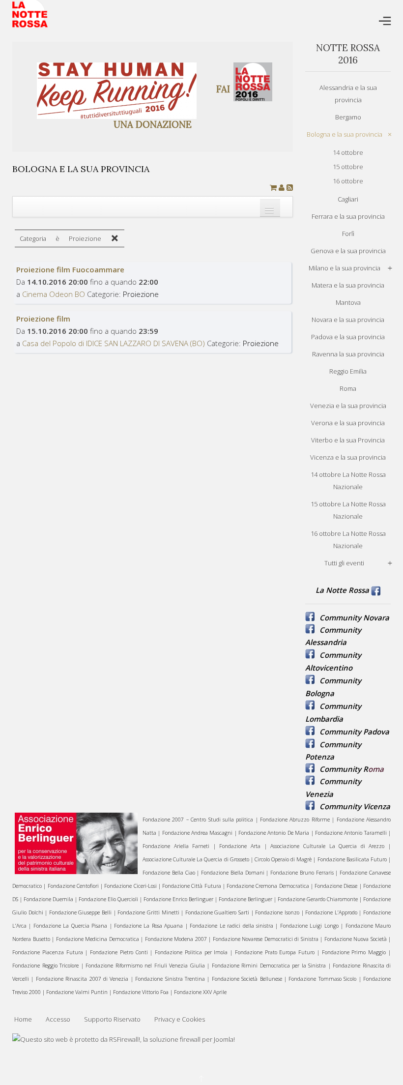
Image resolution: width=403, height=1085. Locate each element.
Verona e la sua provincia (348, 422)
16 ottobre (348, 180)
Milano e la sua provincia (344, 268)
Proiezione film (43, 318)
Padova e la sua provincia (348, 336)
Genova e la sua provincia (348, 250)
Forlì (348, 233)
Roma (348, 388)
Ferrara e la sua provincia (348, 216)
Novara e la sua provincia (348, 319)
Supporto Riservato (112, 1019)
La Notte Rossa (342, 590)
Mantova (348, 302)
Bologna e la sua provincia (344, 134)
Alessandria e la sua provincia (348, 93)
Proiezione (141, 294)
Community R (343, 769)
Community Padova (354, 731)
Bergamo (348, 117)
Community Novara (354, 617)
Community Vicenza (354, 806)
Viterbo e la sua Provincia (348, 440)
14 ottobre (348, 152)
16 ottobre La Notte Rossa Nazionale (348, 539)
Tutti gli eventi (344, 562)
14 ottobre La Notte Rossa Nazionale (348, 480)
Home (23, 1019)
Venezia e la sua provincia (348, 405)
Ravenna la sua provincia (348, 354)
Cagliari (348, 199)
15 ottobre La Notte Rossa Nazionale (348, 510)
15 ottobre (348, 166)
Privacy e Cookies (179, 1019)
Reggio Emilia (348, 371)
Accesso (58, 1019)
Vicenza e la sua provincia (348, 457)
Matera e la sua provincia (348, 285)
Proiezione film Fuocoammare (70, 269)
